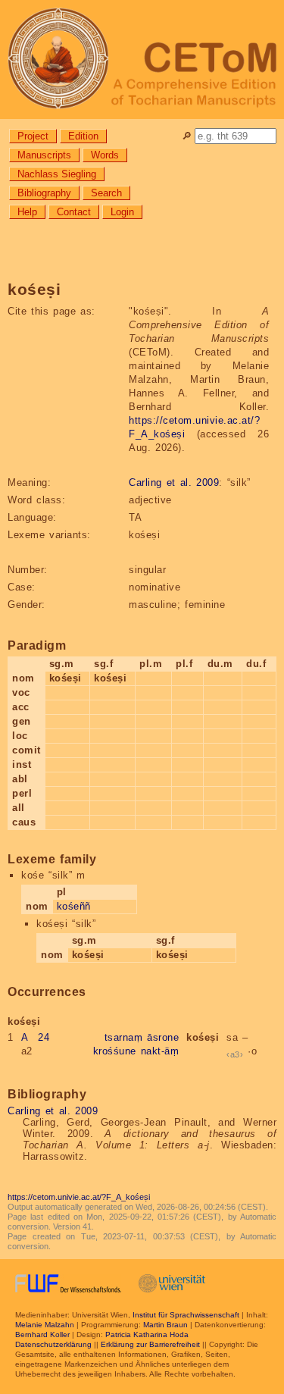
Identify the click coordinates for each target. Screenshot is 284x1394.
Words (105, 155)
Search (106, 193)
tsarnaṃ (124, 1037)
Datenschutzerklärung (53, 1344)
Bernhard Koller (42, 1334)
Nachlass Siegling (56, 174)
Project (32, 136)
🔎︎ (187, 136)
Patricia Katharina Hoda (147, 1334)
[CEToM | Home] (142, 59)
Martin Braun (165, 1324)
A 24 (35, 1037)
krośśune (114, 1051)
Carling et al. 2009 (174, 482)
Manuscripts (44, 155)
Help (27, 212)
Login (122, 212)
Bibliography (44, 193)
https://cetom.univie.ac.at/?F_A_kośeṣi (79, 1196)
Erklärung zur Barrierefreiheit (150, 1344)
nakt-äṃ (160, 1051)
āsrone (163, 1037)
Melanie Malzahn (44, 1324)
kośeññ (74, 906)
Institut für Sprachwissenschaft (186, 1315)
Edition (83, 136)
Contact (74, 212)
